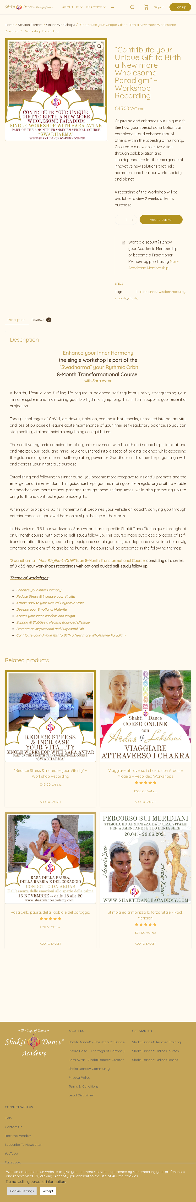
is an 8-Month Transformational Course (77, 560)
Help (8, 1118)
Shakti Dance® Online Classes (155, 1060)
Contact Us (13, 1127)
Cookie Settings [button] (22, 1191)
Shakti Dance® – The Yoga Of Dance (97, 1042)
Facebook (12, 1162)
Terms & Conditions (83, 1086)
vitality (133, 298)
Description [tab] (16, 320)
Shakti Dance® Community (89, 1068)
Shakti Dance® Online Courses (155, 1051)
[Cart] (146, 7)
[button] (99, 46)
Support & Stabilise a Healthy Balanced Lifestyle (53, 622)
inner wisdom (160, 291)
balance (142, 291)
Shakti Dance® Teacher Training (156, 1042)
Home (9, 25)
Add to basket (161, 219)
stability (121, 298)
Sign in (159, 7)
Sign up (180, 7)
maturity (178, 291)
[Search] (132, 7)
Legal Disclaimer (81, 1095)
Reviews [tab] (41, 320)
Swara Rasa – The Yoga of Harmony (97, 1051)
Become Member (18, 1136)
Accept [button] (48, 1191)
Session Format (30, 25)
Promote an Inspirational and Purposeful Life (50, 629)
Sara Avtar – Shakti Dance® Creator (96, 1060)
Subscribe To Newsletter (23, 1144)
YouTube (11, 1153)
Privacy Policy (79, 1077)
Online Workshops (60, 25)
